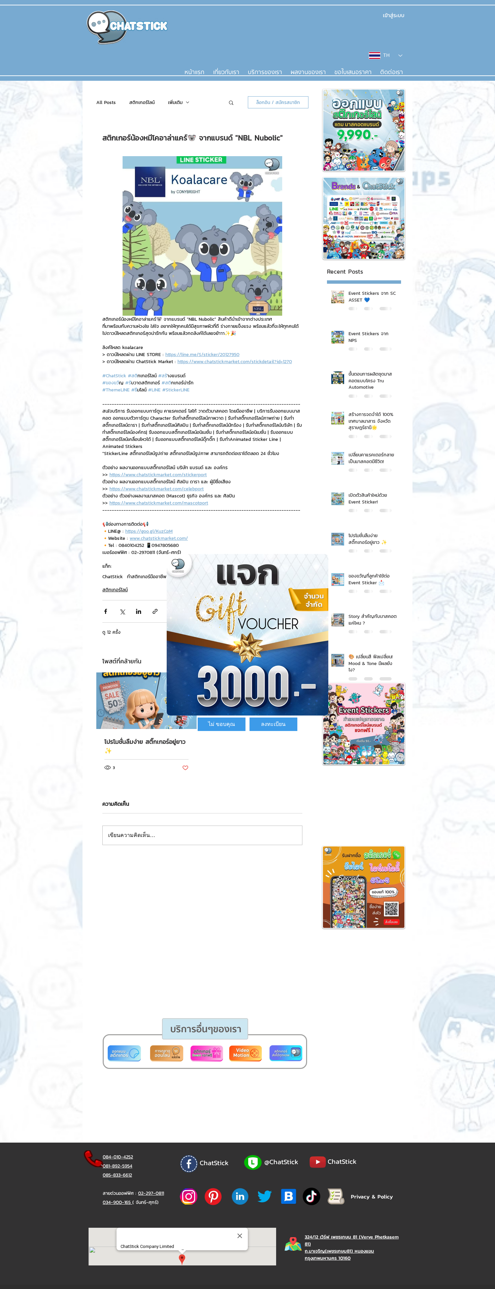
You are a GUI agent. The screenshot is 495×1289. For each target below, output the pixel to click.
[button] (221, 724)
